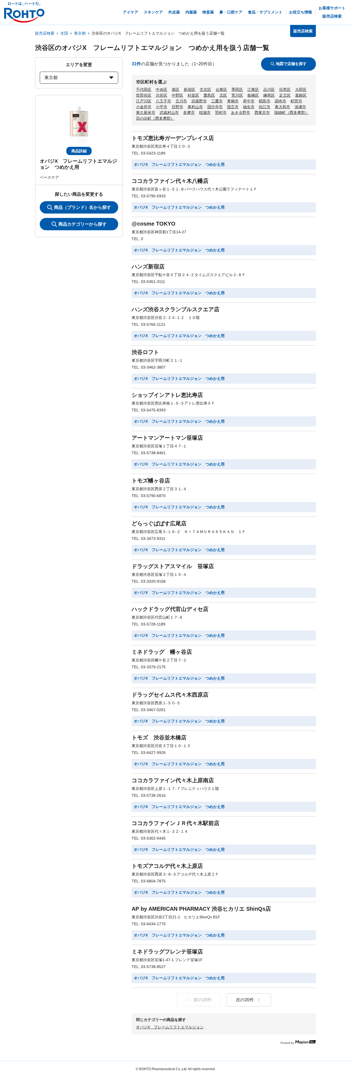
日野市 (177, 107)
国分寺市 (215, 107)
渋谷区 (161, 95)
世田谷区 (143, 95)
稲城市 (205, 112)
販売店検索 (44, 33)
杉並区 (193, 95)
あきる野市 (240, 112)
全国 (64, 33)
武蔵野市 (199, 101)
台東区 (221, 89)
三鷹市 (217, 101)
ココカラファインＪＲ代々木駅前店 (175, 823)
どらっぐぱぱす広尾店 (159, 523)
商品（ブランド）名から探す (82, 207)
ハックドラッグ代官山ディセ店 (170, 609)
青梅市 (233, 101)
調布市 (280, 101)
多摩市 (189, 112)
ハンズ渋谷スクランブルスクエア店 (175, 309)
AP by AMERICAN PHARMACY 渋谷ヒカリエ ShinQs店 (201, 909)
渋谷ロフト (145, 352)
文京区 (205, 89)
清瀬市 (300, 107)
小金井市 (143, 107)
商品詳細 (79, 151)
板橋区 (253, 95)
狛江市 (264, 107)
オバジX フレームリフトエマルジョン (170, 1027)
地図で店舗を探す (291, 63)
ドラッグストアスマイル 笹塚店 (173, 566)
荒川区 (237, 95)
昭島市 (264, 101)
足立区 (285, 95)
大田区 (301, 89)
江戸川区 (143, 101)
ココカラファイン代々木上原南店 (173, 780)
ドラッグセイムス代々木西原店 (170, 695)
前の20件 (203, 999)
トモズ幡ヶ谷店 (151, 481)
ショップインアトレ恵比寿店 (167, 395)
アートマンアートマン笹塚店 (167, 438)
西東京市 (262, 112)
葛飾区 (301, 95)
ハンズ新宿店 (148, 266)
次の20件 (245, 999)
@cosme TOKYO (154, 224)
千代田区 (143, 89)
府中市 (248, 101)
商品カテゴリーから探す (82, 224)
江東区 (253, 89)
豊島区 (209, 95)
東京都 (80, 33)
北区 (223, 95)
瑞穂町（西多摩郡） (291, 112)
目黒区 (285, 89)
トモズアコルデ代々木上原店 (167, 866)
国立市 (233, 107)
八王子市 (163, 101)
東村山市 (195, 107)
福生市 (248, 107)
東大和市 (282, 107)
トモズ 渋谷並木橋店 (159, 737)
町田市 (296, 101)
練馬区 (269, 95)
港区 (175, 89)
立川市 (181, 101)
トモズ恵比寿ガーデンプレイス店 (173, 138)
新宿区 (189, 89)
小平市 (161, 107)
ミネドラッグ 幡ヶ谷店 (162, 652)
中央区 (161, 89)
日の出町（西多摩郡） (155, 118)
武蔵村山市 (169, 112)
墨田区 (237, 89)
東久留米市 (145, 112)
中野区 (177, 95)
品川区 (269, 89)
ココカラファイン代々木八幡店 (170, 181)
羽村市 (221, 112)
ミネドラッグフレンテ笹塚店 (167, 952)
